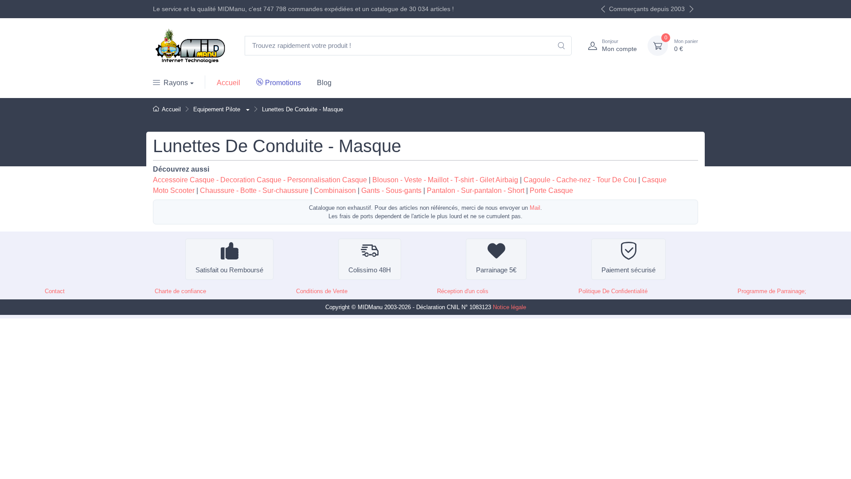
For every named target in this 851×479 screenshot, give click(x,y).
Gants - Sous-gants (391, 190)
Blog (324, 82)
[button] (247, 109)
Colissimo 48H (369, 270)
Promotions (283, 82)
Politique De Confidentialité (613, 291)
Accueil (228, 82)
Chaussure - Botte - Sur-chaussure (254, 190)
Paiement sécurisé (628, 270)
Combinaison (335, 190)
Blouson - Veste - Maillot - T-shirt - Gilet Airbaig (445, 180)
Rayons (176, 82)
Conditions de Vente (321, 291)
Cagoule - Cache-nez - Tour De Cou (579, 180)
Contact (55, 291)
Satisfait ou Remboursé (229, 270)
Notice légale (509, 307)
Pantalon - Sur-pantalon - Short (475, 190)
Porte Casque (551, 190)
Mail (535, 207)
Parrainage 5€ (496, 270)
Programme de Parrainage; (772, 291)
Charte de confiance (180, 291)
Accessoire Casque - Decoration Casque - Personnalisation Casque (260, 180)
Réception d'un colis (462, 291)
